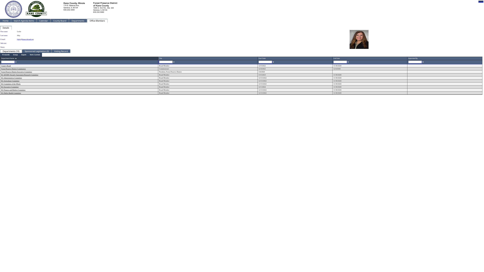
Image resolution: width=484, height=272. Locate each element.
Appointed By (413, 58)
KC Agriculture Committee (10, 81)
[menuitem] (5, 55)
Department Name (7, 58)
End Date (336, 58)
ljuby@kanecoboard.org (25, 39)
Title (160, 58)
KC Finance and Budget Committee (13, 90)
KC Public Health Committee (11, 93)
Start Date (262, 58)
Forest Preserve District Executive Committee (16, 72)
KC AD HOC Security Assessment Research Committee (19, 75)
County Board (6, 66)
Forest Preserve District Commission (13, 69)
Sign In (480, 2)
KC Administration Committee (11, 78)
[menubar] (21, 55)
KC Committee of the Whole (11, 84)
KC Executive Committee (10, 87)
